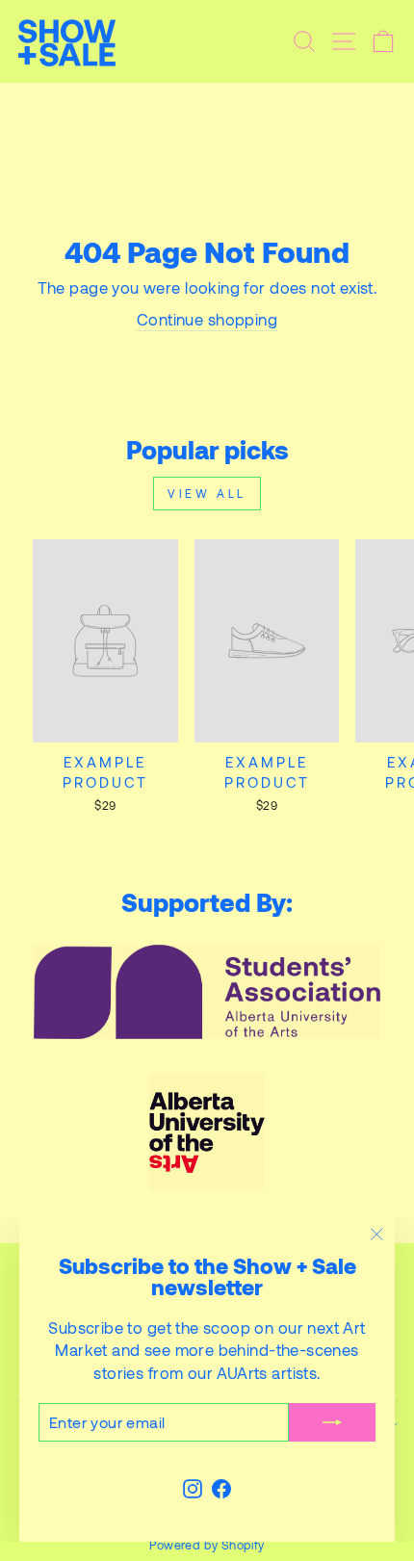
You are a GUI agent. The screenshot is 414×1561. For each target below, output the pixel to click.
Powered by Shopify (206, 1544)
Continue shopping (207, 318)
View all (207, 493)
